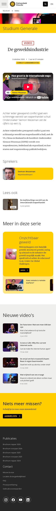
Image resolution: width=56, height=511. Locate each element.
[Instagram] (6, 500)
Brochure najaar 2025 (12, 452)
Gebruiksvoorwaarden (12, 489)
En (52, 4)
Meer (23, 270)
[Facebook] (13, 500)
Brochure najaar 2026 (12, 444)
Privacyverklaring (10, 484)
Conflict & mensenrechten (28, 63)
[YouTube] (21, 500)
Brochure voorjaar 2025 (12, 456)
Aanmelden (10, 416)
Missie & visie (8, 472)
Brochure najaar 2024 (12, 460)
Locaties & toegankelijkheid (14, 476)
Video (17, 11)
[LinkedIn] (28, 500)
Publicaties (10, 438)
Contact (8, 466)
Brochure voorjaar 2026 (12, 448)
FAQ (4, 480)
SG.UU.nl (6, 11)
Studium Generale (20, 28)
